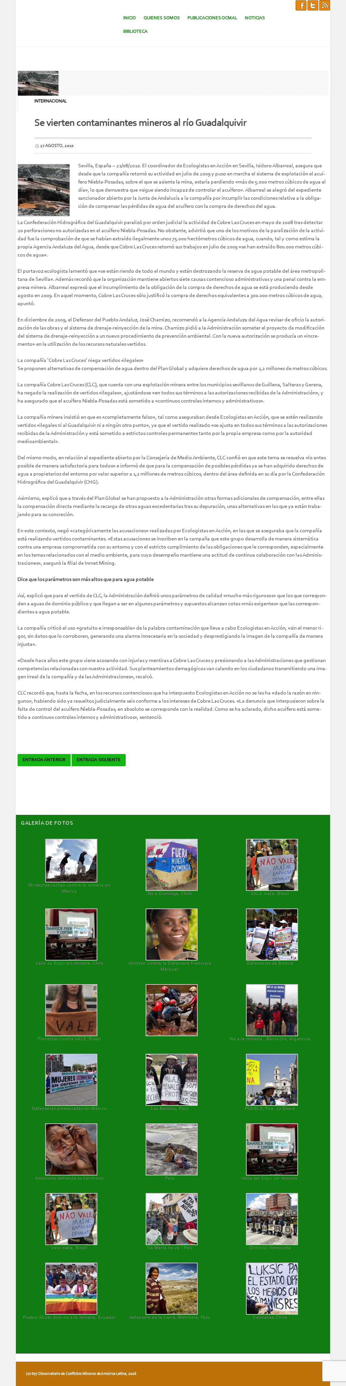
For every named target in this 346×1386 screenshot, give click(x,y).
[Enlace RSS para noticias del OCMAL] (324, 5)
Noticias (255, 18)
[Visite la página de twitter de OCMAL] (312, 5)
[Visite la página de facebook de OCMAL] (301, 5)
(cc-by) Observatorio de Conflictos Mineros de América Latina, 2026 (81, 1374)
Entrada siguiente (99, 760)
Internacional (50, 101)
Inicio (129, 18)
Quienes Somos (162, 18)
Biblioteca (135, 31)
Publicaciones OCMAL (212, 18)
